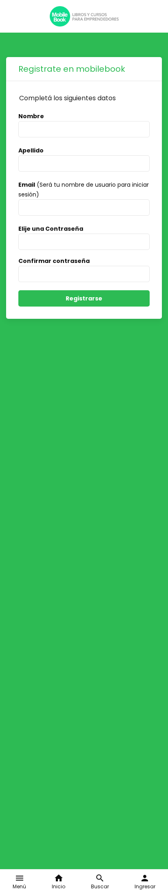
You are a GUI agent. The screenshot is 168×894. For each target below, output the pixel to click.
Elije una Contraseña (50, 229)
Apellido (31, 150)
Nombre (31, 116)
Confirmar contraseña (54, 261)
